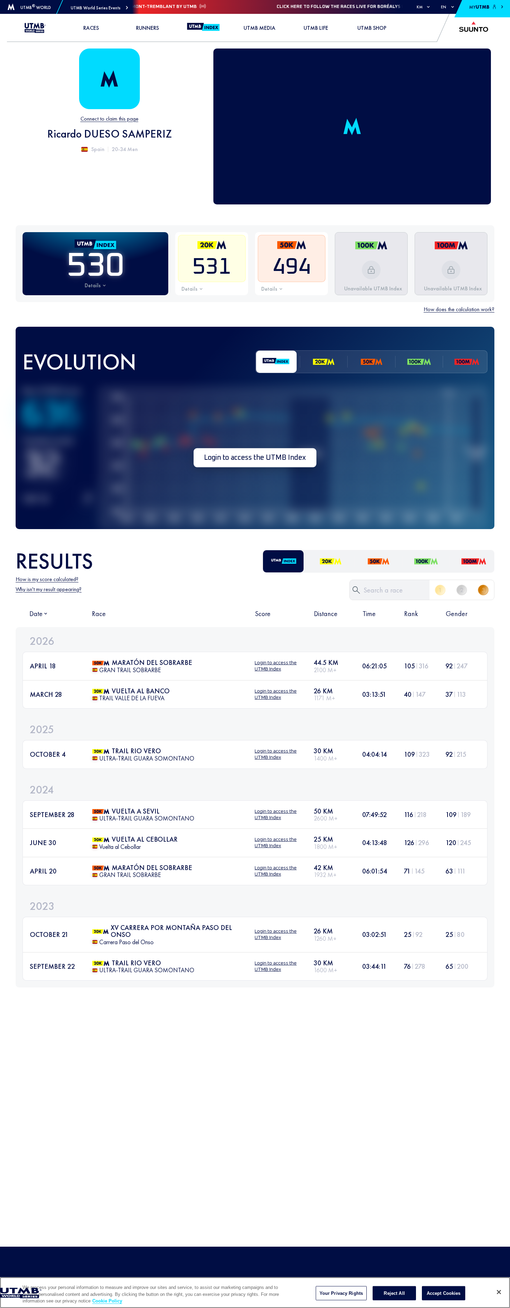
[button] (99, 8)
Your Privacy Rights (341, 1293)
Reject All (394, 1293)
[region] (255, 1292)
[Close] (499, 1292)
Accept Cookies (444, 1293)
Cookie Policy (107, 1300)
